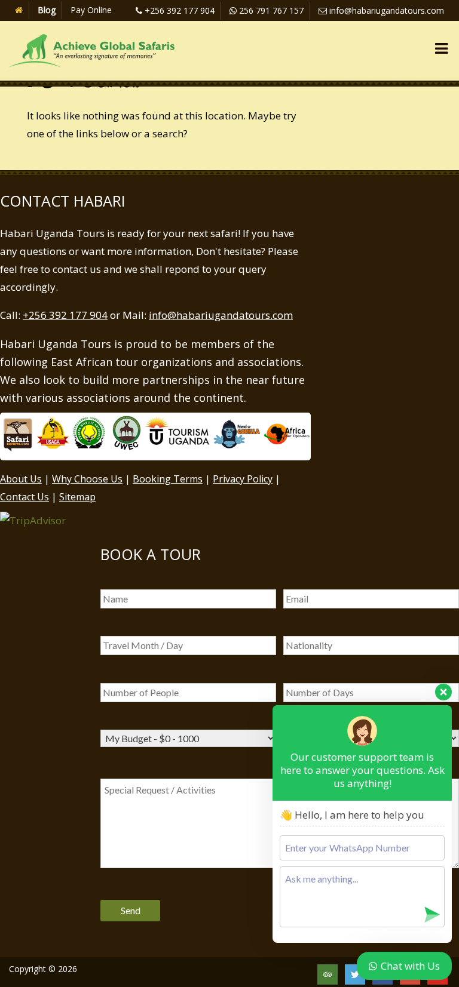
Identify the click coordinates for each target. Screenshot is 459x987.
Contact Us (24, 496)
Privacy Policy (243, 478)
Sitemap (77, 496)
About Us (21, 478)
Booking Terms (168, 478)
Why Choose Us (87, 478)
